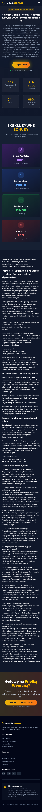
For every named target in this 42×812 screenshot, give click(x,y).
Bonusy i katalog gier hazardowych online (17, 266)
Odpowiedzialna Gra (8, 758)
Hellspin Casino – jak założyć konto (15, 264)
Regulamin (5, 764)
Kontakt (4, 756)
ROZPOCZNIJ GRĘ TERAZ (21, 703)
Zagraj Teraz (21, 65)
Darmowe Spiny (7, 744)
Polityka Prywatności (8, 761)
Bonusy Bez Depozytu (9, 741)
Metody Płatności (7, 747)
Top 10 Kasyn (6, 738)
